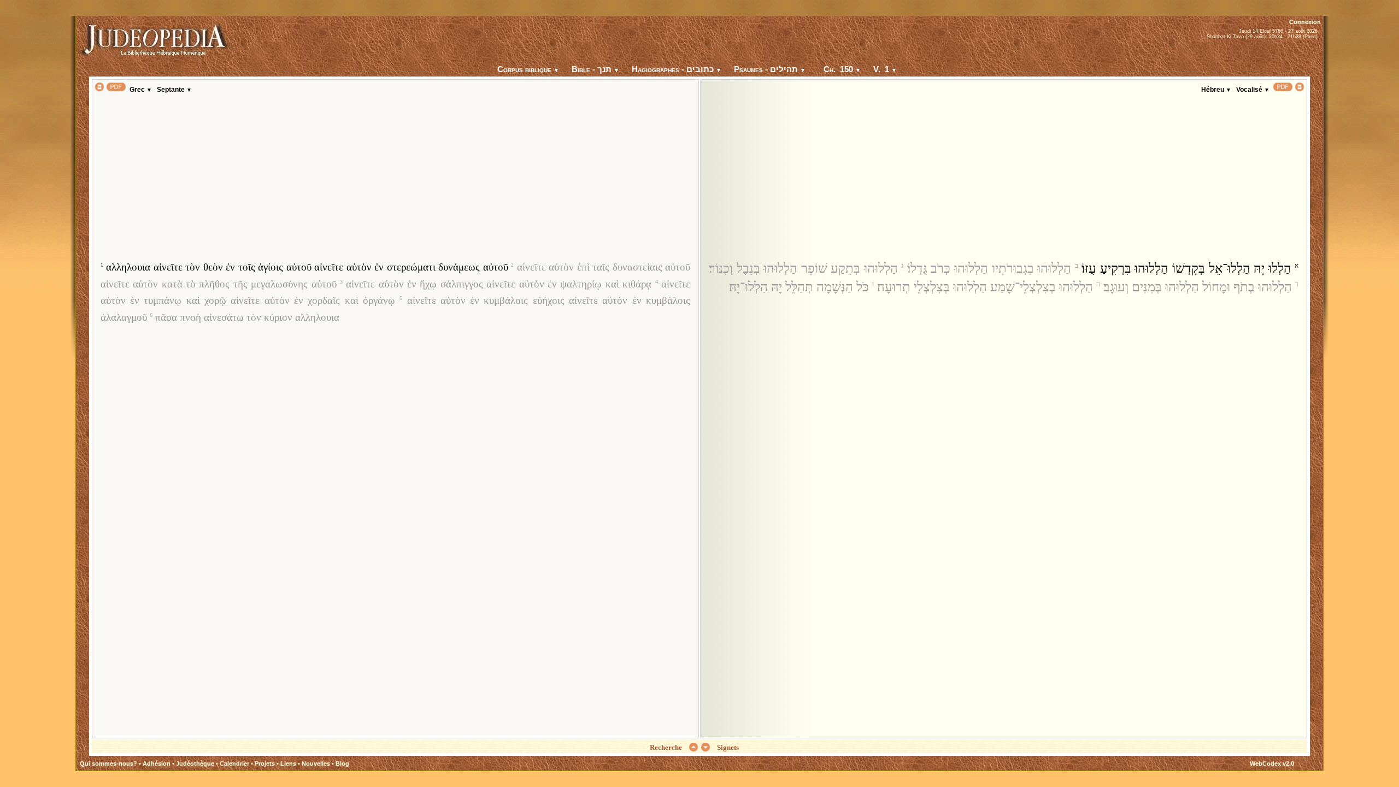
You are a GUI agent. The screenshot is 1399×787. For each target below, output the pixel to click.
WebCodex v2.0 (1272, 763)
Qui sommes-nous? (108, 763)
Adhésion (157, 763)
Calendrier (234, 763)
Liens (288, 763)
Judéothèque (195, 763)
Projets (265, 763)
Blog (342, 763)
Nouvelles (316, 763)
